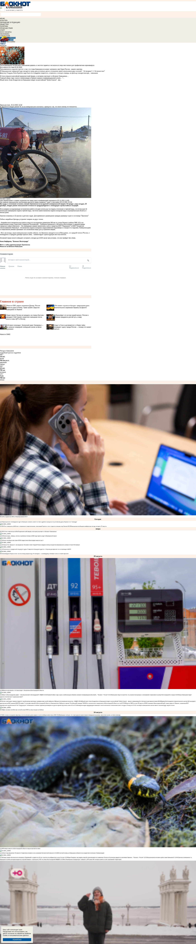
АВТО (11, 40)
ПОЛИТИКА (4, 26)
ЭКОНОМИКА (4, 34)
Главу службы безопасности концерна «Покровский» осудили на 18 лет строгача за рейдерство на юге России (34, 857)
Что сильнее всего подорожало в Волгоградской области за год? (104, 703)
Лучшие (11, 266)
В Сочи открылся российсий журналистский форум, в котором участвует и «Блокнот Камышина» (30, 531)
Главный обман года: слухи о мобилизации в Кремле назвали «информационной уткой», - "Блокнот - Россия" (77, 694)
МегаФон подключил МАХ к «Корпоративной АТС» (14, 516)
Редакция (3, 45)
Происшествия (5, 105)
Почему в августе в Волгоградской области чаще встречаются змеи (21, 848)
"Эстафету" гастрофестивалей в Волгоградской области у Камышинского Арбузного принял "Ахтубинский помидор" (51, 703)
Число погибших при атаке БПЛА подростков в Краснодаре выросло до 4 (23, 540)
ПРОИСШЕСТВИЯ (6, 28)
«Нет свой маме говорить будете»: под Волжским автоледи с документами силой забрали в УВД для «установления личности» (38, 701)
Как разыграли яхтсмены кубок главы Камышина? (160, 857)
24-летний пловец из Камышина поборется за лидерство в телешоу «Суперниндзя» (81, 853)
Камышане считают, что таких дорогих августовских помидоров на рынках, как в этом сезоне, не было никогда (89, 715)
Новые (2, 266)
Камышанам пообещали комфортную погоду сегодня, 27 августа (89, 526)
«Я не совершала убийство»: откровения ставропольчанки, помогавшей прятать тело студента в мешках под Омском (35, 526)
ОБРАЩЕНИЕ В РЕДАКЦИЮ (10, 22)
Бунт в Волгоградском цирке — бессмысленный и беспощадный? (21, 694)
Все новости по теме (7, 67)
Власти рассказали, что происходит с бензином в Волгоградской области (23, 690)
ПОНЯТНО (17, 940)
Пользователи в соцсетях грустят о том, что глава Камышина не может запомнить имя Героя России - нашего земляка (41, 69)
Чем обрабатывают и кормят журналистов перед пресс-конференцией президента (28, 200)
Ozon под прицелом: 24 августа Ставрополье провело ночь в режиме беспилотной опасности (29, 853)
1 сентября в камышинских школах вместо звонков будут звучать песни (155, 705)
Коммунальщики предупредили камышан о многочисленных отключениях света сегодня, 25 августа (104, 705)
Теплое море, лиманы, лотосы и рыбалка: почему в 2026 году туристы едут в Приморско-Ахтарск (29, 536)
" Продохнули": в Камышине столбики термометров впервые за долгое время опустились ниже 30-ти (46, 705)
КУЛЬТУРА (3, 20)
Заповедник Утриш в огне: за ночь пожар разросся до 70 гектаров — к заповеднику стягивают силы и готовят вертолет (36, 553)
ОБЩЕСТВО (4, 24)
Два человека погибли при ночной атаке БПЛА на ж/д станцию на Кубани (23, 709)
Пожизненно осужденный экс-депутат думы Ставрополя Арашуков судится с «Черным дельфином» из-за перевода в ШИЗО (37, 549)
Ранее (20, 266)
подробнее (17, 353)
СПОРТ (2, 30)
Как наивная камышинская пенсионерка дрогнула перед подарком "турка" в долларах (29, 202)
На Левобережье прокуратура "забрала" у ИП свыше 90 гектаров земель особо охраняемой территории (92, 859)
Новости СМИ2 (5, 334)
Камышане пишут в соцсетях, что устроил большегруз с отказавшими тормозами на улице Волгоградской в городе (143, 694)
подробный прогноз (6, 353)
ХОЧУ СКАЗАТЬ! (6, 32)
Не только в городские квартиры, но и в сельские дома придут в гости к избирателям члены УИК (29, 715)
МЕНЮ (2, 18)
